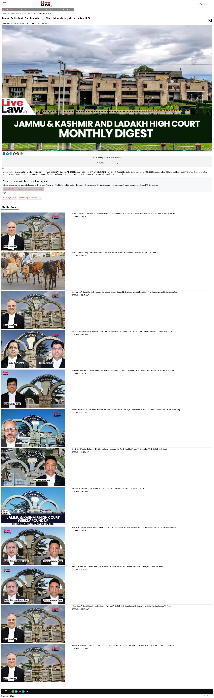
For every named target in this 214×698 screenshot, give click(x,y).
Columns (32, 10)
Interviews (40, 10)
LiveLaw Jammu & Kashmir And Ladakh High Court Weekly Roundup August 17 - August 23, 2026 (108, 488)
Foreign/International (53, 10)
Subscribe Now (9, 189)
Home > (3, 13)
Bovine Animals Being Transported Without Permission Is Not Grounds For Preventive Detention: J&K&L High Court (114, 253)
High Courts (11, 13)
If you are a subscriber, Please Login (30, 189)
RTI (64, 10)
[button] (210, 20)
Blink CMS (210, 696)
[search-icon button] (201, 4)
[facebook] (4, 153)
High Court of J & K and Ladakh (26, 13)
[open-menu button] (4, 3)
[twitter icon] (8, 153)
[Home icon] (4, 9)
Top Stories (11, 10)
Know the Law (72, 10)
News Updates (22, 10)
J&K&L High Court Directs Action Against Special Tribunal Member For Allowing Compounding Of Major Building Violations (117, 567)
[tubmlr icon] (14, 153)
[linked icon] (11, 153)
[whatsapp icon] (21, 153)
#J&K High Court (9, 198)
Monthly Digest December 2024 (30, 198)
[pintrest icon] (18, 153)
